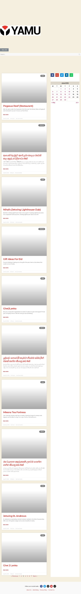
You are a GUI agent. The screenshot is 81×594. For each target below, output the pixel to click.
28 (57, 100)
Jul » (77, 102)
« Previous (14, 576)
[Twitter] (44, 586)
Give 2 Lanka (10, 565)
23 (65, 97)
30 (65, 100)
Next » (35, 576)
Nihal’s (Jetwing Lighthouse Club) (22, 209)
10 (69, 91)
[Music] (54, 586)
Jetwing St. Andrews (14, 515)
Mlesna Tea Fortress (14, 412)
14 (57, 94)
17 (69, 94)
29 (61, 100)
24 (69, 97)
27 (53, 100)
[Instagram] (48, 586)
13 (52, 94)
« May (53, 102)
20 (53, 97)
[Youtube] (51, 586)
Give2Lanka (9, 308)
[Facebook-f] (41, 586)
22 (61, 97)
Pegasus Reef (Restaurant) (18, 105)
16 (65, 94)
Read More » (6, 114)
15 (61, 94)
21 (57, 97)
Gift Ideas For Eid (12, 259)
